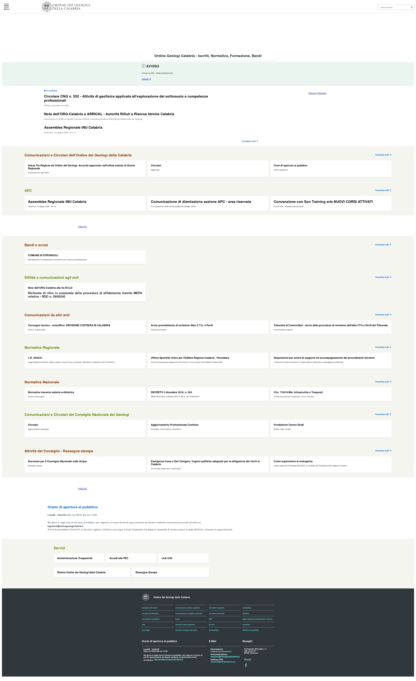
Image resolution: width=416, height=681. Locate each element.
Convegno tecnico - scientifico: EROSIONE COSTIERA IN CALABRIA (69, 325)
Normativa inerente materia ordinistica (51, 392)
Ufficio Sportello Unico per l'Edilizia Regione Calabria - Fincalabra (190, 357)
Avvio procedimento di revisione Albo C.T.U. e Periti (182, 325)
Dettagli (145, 79)
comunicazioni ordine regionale (187, 608)
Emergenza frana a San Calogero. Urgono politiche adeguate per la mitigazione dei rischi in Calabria (205, 462)
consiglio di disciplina (150, 613)
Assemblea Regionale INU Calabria (73, 127)
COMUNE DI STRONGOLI (43, 255)
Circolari (156, 165)
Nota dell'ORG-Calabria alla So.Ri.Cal (50, 287)
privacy (211, 624)
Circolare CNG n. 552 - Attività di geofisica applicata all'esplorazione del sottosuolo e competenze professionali (126, 98)
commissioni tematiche (151, 619)
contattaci (246, 624)
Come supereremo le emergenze (293, 461)
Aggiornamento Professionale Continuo (175, 424)
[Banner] (66, 11)
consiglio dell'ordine (150, 608)
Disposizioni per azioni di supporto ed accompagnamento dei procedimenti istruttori (324, 357)
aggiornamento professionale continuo (257, 619)
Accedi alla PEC (118, 558)
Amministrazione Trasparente (75, 558)
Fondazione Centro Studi (289, 424)
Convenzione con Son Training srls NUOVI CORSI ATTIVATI (323, 201)
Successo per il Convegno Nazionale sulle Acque (57, 461)
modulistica (246, 608)
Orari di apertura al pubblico (290, 165)
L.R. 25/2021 (35, 357)
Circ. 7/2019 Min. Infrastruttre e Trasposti (298, 392)
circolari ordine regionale (185, 624)
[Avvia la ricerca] (411, 7)
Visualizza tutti (249, 141)
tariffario (245, 613)
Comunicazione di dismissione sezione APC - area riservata (201, 201)
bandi (177, 619)
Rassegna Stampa (146, 572)
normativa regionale (216, 608)
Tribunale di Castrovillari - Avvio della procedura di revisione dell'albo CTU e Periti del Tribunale (331, 325)
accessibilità (213, 630)
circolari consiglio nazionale (186, 630)
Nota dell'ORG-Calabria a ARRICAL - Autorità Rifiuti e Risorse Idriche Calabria (109, 113)
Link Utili (167, 558)
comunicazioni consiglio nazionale (188, 613)
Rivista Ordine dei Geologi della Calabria (81, 572)
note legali (146, 630)
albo (143, 624)
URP (210, 619)
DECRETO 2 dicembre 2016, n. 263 (171, 392)
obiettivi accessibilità (250, 630)
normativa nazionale (216, 613)
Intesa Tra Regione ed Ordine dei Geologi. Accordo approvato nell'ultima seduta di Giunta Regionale (81, 167)
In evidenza (51, 90)
